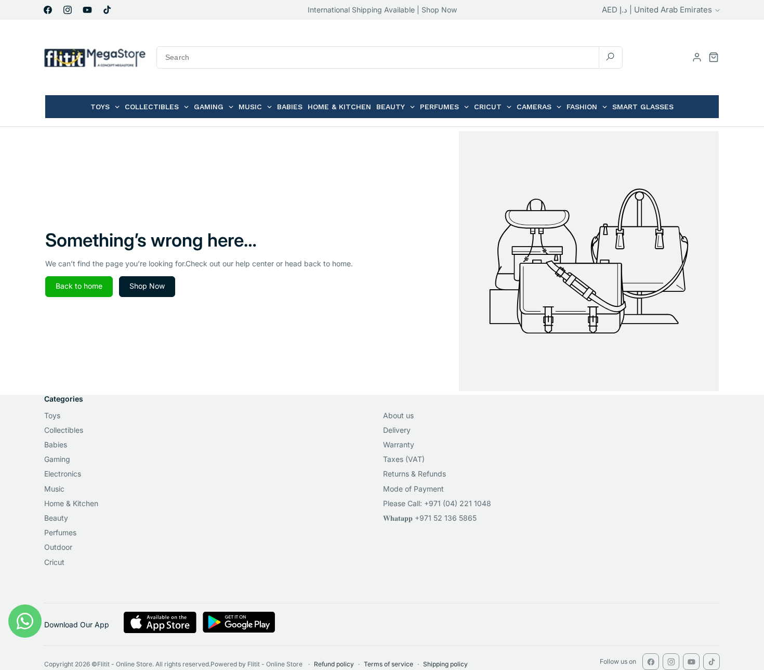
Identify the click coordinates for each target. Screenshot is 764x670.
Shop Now (147, 285)
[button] (713, 57)
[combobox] (389, 57)
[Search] (610, 57)
